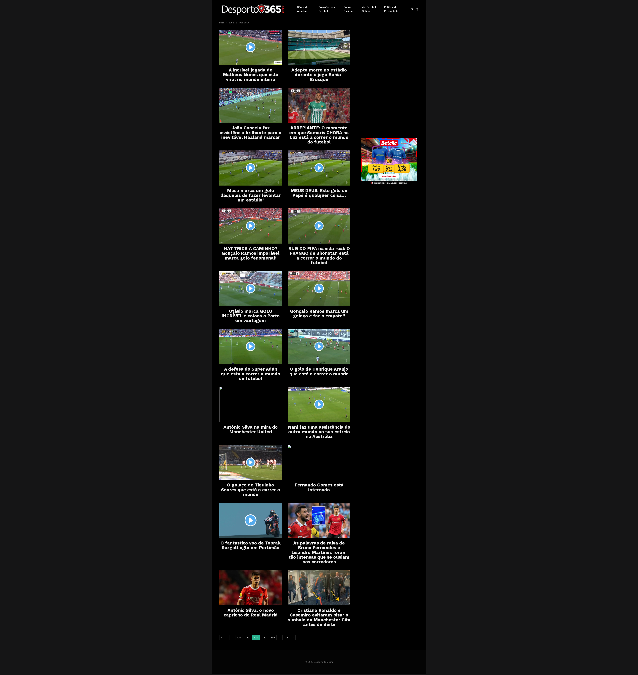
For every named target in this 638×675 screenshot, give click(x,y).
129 (264, 637)
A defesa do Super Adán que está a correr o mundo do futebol (250, 374)
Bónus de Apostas (302, 9)
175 (286, 637)
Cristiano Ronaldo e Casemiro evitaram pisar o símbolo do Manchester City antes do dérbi (319, 617)
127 (247, 637)
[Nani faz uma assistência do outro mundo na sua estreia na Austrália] (319, 404)
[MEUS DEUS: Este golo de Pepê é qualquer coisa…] (319, 168)
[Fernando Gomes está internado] (319, 462)
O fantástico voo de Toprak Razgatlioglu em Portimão (250, 545)
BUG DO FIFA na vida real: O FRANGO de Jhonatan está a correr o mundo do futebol (319, 255)
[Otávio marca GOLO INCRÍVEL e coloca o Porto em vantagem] (250, 288)
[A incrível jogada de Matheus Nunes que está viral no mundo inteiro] (250, 47)
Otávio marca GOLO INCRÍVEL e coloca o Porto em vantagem (250, 316)
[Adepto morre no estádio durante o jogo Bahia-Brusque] (319, 47)
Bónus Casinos (348, 9)
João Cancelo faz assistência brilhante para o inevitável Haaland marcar (250, 133)
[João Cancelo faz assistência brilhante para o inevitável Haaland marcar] (250, 105)
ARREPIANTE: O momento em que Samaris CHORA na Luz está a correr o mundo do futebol (319, 135)
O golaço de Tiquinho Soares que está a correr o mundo (250, 490)
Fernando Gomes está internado (319, 487)
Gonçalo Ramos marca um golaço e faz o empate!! (319, 313)
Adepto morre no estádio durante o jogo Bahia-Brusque (319, 75)
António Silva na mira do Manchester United (250, 429)
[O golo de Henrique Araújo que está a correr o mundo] (319, 346)
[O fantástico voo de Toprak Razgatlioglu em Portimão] (250, 520)
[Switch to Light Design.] (417, 9)
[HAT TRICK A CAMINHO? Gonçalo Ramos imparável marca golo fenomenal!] (250, 226)
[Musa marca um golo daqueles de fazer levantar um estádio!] (250, 168)
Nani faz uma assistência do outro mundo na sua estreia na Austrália (319, 432)
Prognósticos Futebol (327, 9)
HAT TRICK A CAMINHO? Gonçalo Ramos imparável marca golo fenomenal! (250, 253)
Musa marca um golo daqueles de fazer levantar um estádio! (250, 195)
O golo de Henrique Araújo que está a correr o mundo (319, 371)
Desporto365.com (228, 23)
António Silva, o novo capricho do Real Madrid (251, 612)
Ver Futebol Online (369, 9)
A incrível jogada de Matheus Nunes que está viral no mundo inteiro (250, 75)
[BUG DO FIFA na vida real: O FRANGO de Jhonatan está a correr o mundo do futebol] (319, 226)
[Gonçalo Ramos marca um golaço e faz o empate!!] (319, 288)
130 (273, 637)
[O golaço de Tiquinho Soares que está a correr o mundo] (250, 462)
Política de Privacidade (391, 9)
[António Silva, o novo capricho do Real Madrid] (250, 588)
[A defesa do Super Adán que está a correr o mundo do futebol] (250, 346)
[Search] (412, 9)
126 (239, 637)
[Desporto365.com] (253, 9)
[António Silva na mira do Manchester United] (250, 404)
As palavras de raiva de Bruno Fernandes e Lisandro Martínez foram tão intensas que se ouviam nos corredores (319, 552)
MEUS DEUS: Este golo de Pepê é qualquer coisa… (319, 193)
